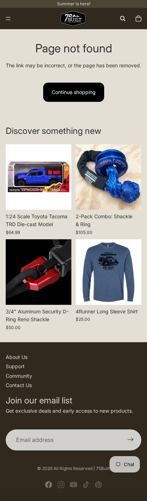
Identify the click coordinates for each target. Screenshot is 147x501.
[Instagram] (61, 484)
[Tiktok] (86, 484)
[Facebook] (48, 484)
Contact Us (19, 385)
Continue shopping (74, 92)
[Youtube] (73, 484)
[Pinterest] (98, 484)
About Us (16, 357)
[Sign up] (130, 440)
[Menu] (8, 18)
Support (15, 366)
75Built (103, 468)
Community (19, 376)
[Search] (123, 18)
